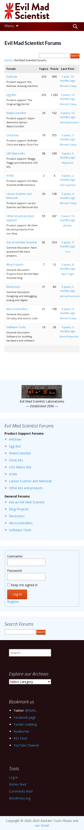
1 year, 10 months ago (67, 79)
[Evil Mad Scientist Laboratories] (42, 11)
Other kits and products (26, 488)
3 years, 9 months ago (67, 244)
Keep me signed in (24, 585)
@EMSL (31, 710)
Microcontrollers (17, 309)
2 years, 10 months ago (67, 218)
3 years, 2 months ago (67, 289)
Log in (13, 777)
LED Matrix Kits (15, 153)
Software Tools (16, 327)
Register (13, 601)
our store (41, 825)
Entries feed (17, 784)
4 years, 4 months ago (67, 311)
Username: (15, 556)
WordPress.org (19, 798)
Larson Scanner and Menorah (30, 481)
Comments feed (20, 791)
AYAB (9, 176)
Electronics (13, 287)
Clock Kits (12, 135)
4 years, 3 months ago (67, 155)
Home (8, 60)
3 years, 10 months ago (67, 97)
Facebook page (24, 717)
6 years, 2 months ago (67, 178)
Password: (14, 570)
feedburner (21, 731)
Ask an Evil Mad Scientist (21, 242)
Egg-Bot (11, 95)
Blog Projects (14, 264)
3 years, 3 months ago (67, 137)
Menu (9, 25)
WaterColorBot (16, 113)
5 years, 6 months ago (67, 267)
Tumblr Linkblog (25, 724)
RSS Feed (20, 738)
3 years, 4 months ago (67, 196)
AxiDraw (11, 77)
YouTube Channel (26, 745)
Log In (17, 594)
